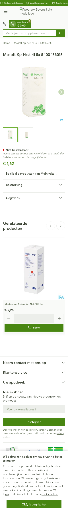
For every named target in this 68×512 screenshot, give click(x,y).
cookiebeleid (50, 494)
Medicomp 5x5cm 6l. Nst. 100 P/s (24, 304)
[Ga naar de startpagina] (37, 13)
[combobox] (29, 33)
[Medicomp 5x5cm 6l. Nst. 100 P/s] (34, 269)
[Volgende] (61, 92)
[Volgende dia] (60, 225)
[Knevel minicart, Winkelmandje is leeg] (12, 24)
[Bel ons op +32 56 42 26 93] (5, 24)
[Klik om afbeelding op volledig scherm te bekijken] (34, 92)
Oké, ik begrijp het (34, 504)
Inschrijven (34, 422)
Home (6, 43)
